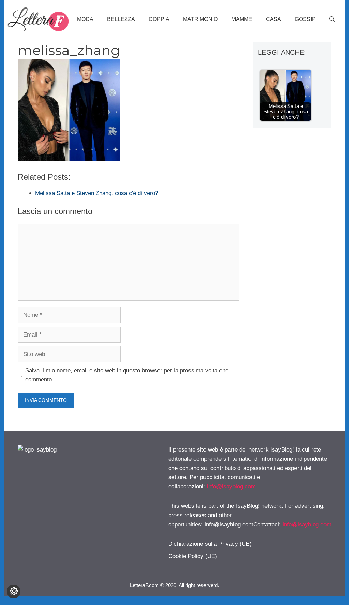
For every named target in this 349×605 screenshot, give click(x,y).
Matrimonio (200, 19)
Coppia (159, 19)
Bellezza (121, 19)
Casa (273, 19)
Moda (85, 19)
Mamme (241, 19)
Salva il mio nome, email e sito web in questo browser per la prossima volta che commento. (126, 375)
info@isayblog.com (231, 486)
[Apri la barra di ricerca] (332, 19)
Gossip (305, 19)
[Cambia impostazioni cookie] (13, 591)
